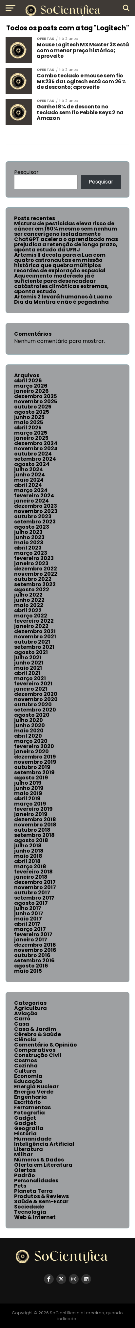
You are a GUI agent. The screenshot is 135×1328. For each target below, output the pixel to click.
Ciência (25, 1039)
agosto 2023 (31, 527)
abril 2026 (28, 380)
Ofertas (25, 1170)
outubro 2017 (32, 892)
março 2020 (31, 741)
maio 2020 (29, 730)
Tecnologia (30, 1212)
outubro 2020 (33, 704)
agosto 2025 (31, 412)
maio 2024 (29, 480)
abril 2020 (28, 736)
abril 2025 (28, 427)
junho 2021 (28, 662)
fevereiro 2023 (34, 558)
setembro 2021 (34, 647)
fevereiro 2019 (33, 809)
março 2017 (30, 929)
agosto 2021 (31, 652)
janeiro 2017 (30, 939)
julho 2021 (27, 657)
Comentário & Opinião (45, 1044)
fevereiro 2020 (34, 746)
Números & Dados (39, 1159)
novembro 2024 (36, 448)
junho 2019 (29, 788)
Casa (21, 1024)
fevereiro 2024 (34, 495)
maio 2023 (28, 542)
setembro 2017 (34, 898)
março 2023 (30, 553)
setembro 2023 (35, 521)
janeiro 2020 (31, 751)
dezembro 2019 (35, 756)
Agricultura (30, 1008)
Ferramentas (32, 1107)
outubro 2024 (33, 453)
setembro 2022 (35, 584)
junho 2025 (29, 417)
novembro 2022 (35, 574)
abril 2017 (27, 924)
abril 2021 (27, 673)
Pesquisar (26, 172)
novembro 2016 (35, 950)
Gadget (25, 1118)
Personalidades (36, 1180)
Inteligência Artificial (44, 1144)
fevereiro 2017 (33, 934)
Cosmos (25, 1060)
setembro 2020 (35, 709)
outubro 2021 (32, 642)
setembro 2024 (35, 459)
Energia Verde (33, 1092)
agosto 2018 (31, 840)
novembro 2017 (35, 887)
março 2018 (30, 866)
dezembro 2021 (35, 631)
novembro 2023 (35, 511)
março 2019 (30, 804)
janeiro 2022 (31, 626)
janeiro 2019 (31, 814)
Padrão (24, 1175)
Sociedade (29, 1206)
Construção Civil (37, 1055)
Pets (20, 1186)
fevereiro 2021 (33, 683)
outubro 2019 (32, 767)
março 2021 (30, 678)
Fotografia (29, 1112)
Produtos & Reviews (41, 1196)
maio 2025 (28, 422)
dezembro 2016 (35, 945)
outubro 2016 (32, 955)
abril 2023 (28, 548)
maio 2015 (28, 971)
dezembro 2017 (35, 882)
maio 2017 (28, 918)
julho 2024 (28, 469)
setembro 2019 (34, 772)
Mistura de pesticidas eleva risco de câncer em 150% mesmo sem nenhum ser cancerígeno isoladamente (65, 229)
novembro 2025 (35, 401)
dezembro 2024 (35, 443)
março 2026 (31, 386)
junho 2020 (29, 725)
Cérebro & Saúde (37, 1034)
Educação (28, 1081)
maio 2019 (28, 793)
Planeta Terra (33, 1191)
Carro (22, 1018)
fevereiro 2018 (33, 871)
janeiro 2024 (31, 500)
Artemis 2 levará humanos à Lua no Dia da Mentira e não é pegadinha (63, 299)
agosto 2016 (31, 965)
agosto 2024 (31, 464)
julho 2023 (28, 532)
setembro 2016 (34, 960)
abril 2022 (28, 610)
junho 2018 (29, 851)
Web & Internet (35, 1217)
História (25, 1133)
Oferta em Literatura (43, 1165)
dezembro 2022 (35, 568)
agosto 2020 (31, 715)
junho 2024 (29, 474)
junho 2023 (29, 537)
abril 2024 (28, 485)
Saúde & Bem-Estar (41, 1201)
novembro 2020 (36, 699)
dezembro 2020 (35, 694)
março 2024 (31, 490)
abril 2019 (27, 798)
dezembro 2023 (35, 506)
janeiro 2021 (30, 689)
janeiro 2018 (31, 877)
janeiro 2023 (31, 563)
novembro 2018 (35, 824)
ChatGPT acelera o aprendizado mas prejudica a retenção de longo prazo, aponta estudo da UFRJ (66, 244)
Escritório (27, 1102)
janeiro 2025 (31, 438)
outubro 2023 (32, 516)
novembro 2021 (35, 636)
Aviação (26, 1013)
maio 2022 (28, 605)
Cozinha (26, 1065)
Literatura (28, 1149)
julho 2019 (28, 783)
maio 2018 (28, 856)
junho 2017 (28, 913)
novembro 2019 (35, 762)
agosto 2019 (31, 777)
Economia (28, 1076)
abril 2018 (27, 861)
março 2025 (30, 433)
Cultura (25, 1071)
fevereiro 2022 (34, 621)
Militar (23, 1154)
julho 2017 (27, 908)
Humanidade (32, 1139)
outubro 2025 (32, 406)
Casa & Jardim (35, 1029)
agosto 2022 (31, 589)
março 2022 (30, 615)
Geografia (28, 1128)
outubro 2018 (32, 830)
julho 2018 (28, 845)
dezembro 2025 (35, 396)
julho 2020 (28, 720)
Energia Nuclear (36, 1086)
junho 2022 (29, 600)
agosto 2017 (31, 903)
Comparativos (34, 1050)
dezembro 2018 (35, 819)
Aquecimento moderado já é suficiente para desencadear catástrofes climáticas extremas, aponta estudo (61, 283)
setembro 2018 (34, 835)
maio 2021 (28, 668)
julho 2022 (28, 595)
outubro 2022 (32, 579)
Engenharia (30, 1097)
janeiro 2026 (31, 391)
